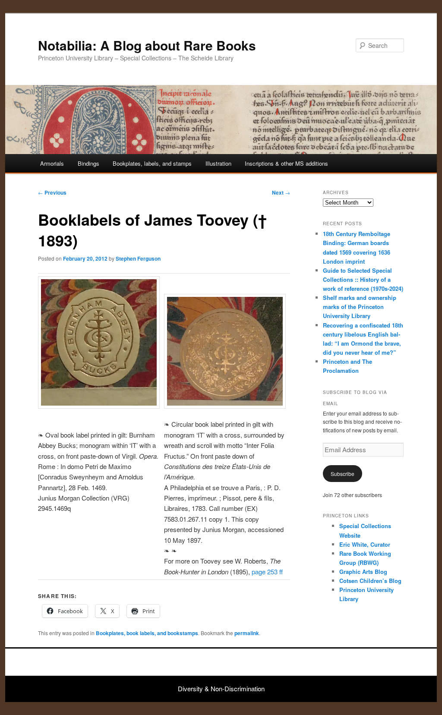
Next (281, 192)
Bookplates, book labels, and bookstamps (147, 633)
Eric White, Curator (364, 544)
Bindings (88, 163)
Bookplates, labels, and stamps (152, 163)
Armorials (52, 163)
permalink (246, 633)
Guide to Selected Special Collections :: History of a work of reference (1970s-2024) (363, 279)
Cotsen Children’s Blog (370, 580)
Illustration (218, 163)
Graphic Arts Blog (363, 571)
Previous (52, 192)
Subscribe (342, 473)
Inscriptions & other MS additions (286, 163)
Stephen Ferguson (138, 258)
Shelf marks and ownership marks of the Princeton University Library (359, 306)
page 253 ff (267, 571)
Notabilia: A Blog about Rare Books (147, 45)
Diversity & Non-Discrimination (221, 688)
